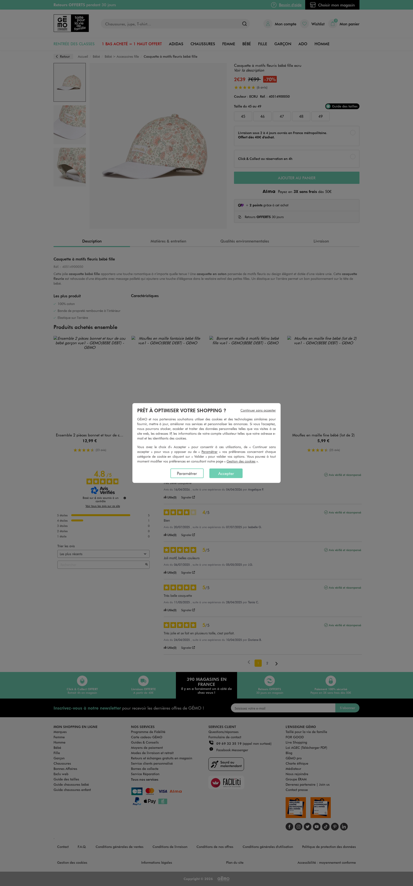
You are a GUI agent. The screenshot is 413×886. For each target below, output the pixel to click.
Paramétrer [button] (209, 451)
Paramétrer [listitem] (187, 473)
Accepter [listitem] (226, 473)
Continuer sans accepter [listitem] (258, 410)
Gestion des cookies (241, 461)
